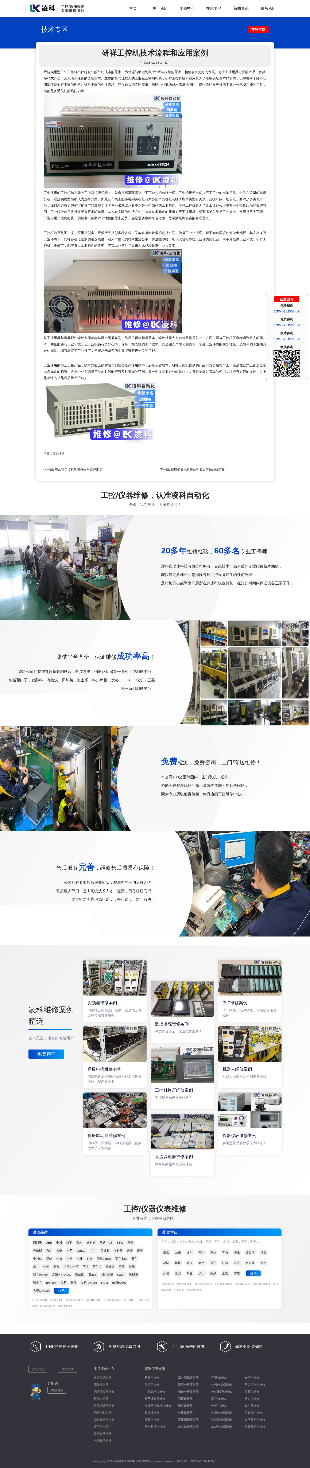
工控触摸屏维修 (104, 1419)
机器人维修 (101, 1398)
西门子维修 (101, 1426)
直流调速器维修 (104, 1405)
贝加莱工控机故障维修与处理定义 (78, 469)
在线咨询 (57, 1390)
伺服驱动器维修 (104, 1391)
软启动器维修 (103, 1433)
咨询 (253, 1273)
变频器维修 (101, 1384)
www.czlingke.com (165, 1461)
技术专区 (214, 8)
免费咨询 (46, 1054)
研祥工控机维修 (54, 453)
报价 (61, 1290)
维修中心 (187, 8)
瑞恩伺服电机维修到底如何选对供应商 (198, 469)
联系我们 (268, 8)
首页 (133, 8)
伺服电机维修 (103, 1412)
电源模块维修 (103, 1440)
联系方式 (68, 1369)
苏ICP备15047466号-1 (204, 1461)
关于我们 (160, 8)
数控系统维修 (103, 1377)
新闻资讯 (241, 8)
